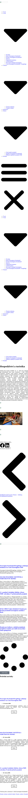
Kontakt (5, 156)
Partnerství (5, 109)
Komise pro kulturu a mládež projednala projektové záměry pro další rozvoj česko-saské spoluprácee (13, 628)
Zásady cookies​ (19, 794)
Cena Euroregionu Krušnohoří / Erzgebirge (16, 64)
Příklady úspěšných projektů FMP (14, 155)
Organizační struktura (11, 60)
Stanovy (8, 58)
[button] (14, 186)
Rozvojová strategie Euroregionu (14, 62)
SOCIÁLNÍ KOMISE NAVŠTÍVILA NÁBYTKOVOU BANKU (11, 577)
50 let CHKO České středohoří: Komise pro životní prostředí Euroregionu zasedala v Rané (13, 610)
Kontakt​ (26, 794)
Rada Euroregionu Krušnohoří (13, 56)
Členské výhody (10, 108)
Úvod (4, 12)
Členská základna (10, 106)
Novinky (8, 54)
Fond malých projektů (11, 152)
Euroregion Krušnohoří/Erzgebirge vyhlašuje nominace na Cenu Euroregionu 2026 (14, 566)
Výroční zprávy (9, 61)
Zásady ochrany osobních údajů (7, 794)
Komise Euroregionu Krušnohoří (14, 57)
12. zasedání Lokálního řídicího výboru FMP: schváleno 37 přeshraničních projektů (13, 593)
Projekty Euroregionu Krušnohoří (14, 153)
